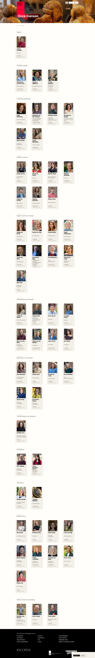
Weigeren (82, 655)
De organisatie (20, 635)
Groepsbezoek (41, 637)
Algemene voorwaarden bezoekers (66, 641)
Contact (39, 641)
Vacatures (40, 635)
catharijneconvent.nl (20, 56)
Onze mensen (20, 637)
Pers (39, 639)
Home (18, 25)
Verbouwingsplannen (63, 635)
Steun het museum (21, 639)
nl (66, 3)
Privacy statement (63, 637)
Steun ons (71, 3)
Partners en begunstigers (22, 641)
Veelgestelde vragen (63, 639)
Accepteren (76, 655)
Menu (76, 3)
